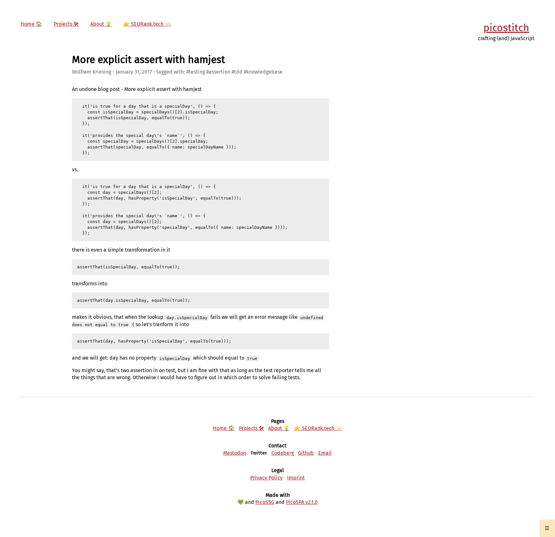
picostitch (506, 28)
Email (325, 453)
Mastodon (234, 453)
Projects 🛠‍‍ (66, 24)
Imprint (296, 478)
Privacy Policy (266, 478)
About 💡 (101, 24)
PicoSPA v (302, 502)
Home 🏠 (31, 24)
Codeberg (282, 453)
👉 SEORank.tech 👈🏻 (147, 24)
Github (306, 453)
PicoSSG (264, 502)
